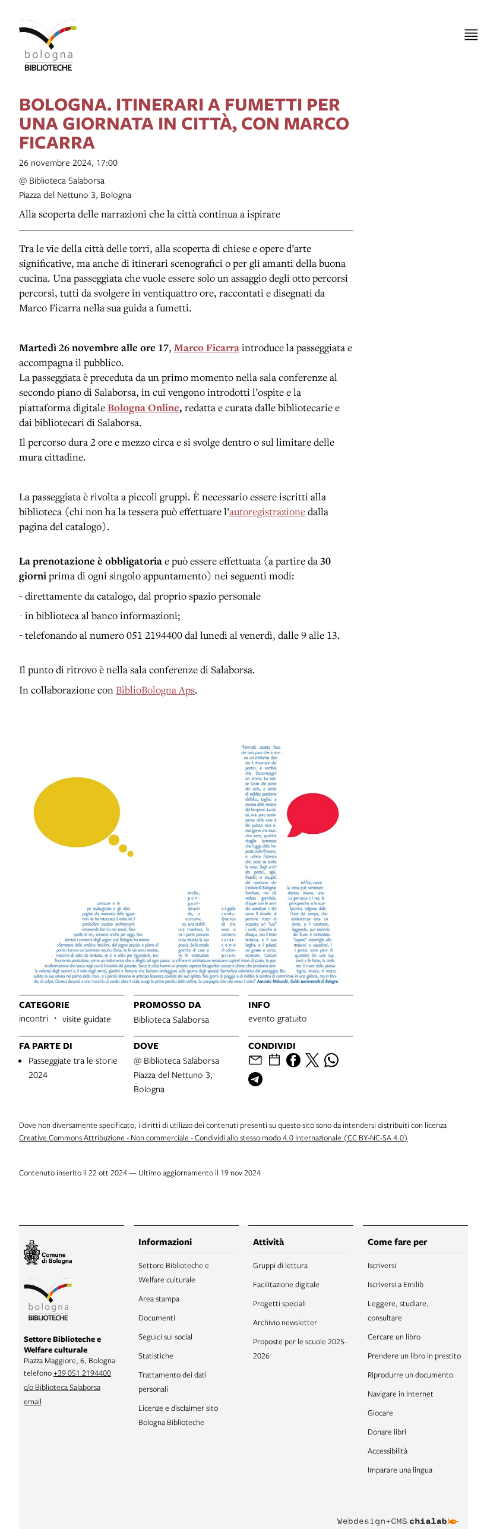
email (33, 1401)
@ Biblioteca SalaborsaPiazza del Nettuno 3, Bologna (176, 1074)
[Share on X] (312, 1060)
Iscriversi (382, 1265)
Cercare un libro (394, 1336)
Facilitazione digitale (286, 1284)
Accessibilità (387, 1450)
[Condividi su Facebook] (293, 1060)
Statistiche (155, 1355)
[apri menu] (471, 35)
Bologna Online (143, 407)
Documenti (156, 1317)
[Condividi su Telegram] (255, 1079)
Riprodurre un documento (410, 1374)
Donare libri (387, 1431)
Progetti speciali (279, 1303)
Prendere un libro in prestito (414, 1355)
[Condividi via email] (255, 1060)
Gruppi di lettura (280, 1265)
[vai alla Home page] (48, 45)
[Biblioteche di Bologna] (48, 1301)
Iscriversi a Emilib (395, 1284)
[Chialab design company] (397, 1512)
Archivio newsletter (285, 1322)
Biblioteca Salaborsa (171, 1019)
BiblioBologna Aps (155, 689)
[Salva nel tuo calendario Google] (274, 1060)
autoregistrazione (267, 511)
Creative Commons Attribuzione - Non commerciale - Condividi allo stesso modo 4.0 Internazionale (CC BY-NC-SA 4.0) (213, 1137)
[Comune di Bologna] (48, 1254)
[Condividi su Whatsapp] (331, 1060)
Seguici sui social (165, 1336)
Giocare (380, 1412)
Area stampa (158, 1298)
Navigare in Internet (401, 1393)
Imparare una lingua (400, 1469)
